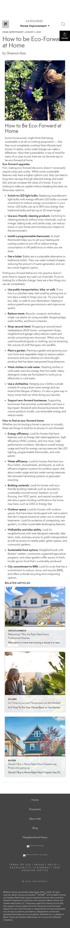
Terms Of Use (20, 864)
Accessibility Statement (30, 867)
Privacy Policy (46, 864)
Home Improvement (13, 32)
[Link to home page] (35, 4)
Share (65, 38)
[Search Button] (63, 24)
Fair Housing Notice (41, 869)
